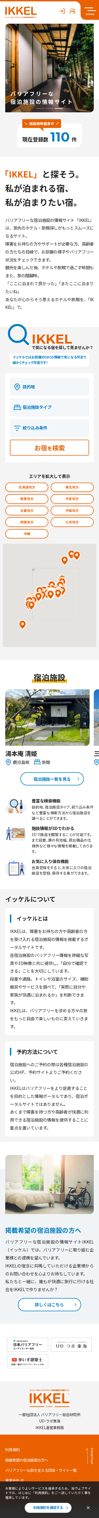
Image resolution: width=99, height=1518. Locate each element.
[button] (22, 625)
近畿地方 (27, 510)
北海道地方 (27, 487)
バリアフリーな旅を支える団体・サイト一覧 (41, 1470)
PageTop (92, 1456)
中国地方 (72, 510)
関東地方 (27, 498)
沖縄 (27, 533)
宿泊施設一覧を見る (52, 779)
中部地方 (72, 498)
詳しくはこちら (49, 1304)
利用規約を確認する (48, 1507)
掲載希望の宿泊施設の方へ (26, 1460)
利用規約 (12, 1449)
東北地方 (72, 487)
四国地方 (27, 522)
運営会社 (12, 1480)
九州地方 (72, 522)
